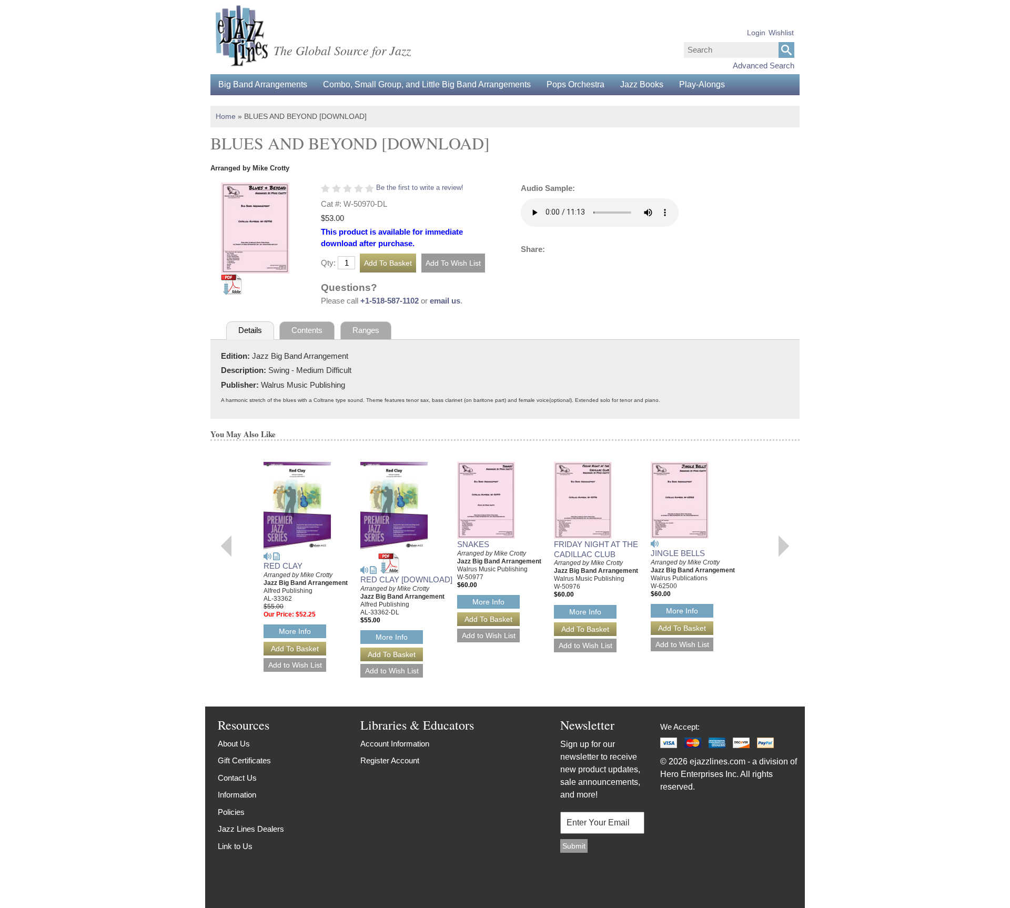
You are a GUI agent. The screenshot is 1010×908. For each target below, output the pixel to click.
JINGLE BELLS (678, 553)
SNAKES (473, 544)
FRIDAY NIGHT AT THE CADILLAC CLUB (596, 549)
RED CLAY (283, 565)
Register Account (389, 760)
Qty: (328, 263)
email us (445, 300)
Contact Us (237, 777)
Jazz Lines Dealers (251, 828)
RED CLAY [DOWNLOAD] (406, 579)
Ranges (365, 330)
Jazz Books (641, 84)
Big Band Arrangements (262, 84)
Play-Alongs (702, 84)
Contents (306, 330)
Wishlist (781, 32)
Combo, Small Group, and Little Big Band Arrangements (427, 84)
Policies (231, 812)
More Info (295, 631)
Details (250, 330)
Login (756, 32)
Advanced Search (763, 65)
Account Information (394, 743)
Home (226, 116)
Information (237, 794)
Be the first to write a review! (419, 187)
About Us (234, 743)
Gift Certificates (244, 760)
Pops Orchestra (575, 84)
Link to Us (235, 846)
